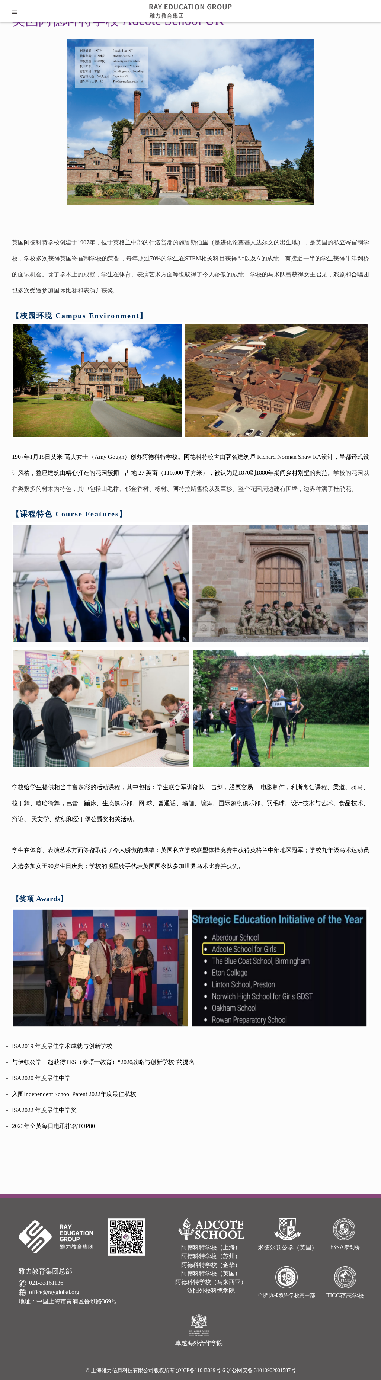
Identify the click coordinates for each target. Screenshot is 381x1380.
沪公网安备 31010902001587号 (261, 1370)
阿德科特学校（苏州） (211, 1256)
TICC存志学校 (345, 1295)
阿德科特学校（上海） (211, 1247)
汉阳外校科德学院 (211, 1290)
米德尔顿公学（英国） (287, 1247)
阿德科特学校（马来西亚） (211, 1282)
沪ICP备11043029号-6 (201, 1370)
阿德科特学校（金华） (211, 1265)
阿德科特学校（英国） (211, 1273)
